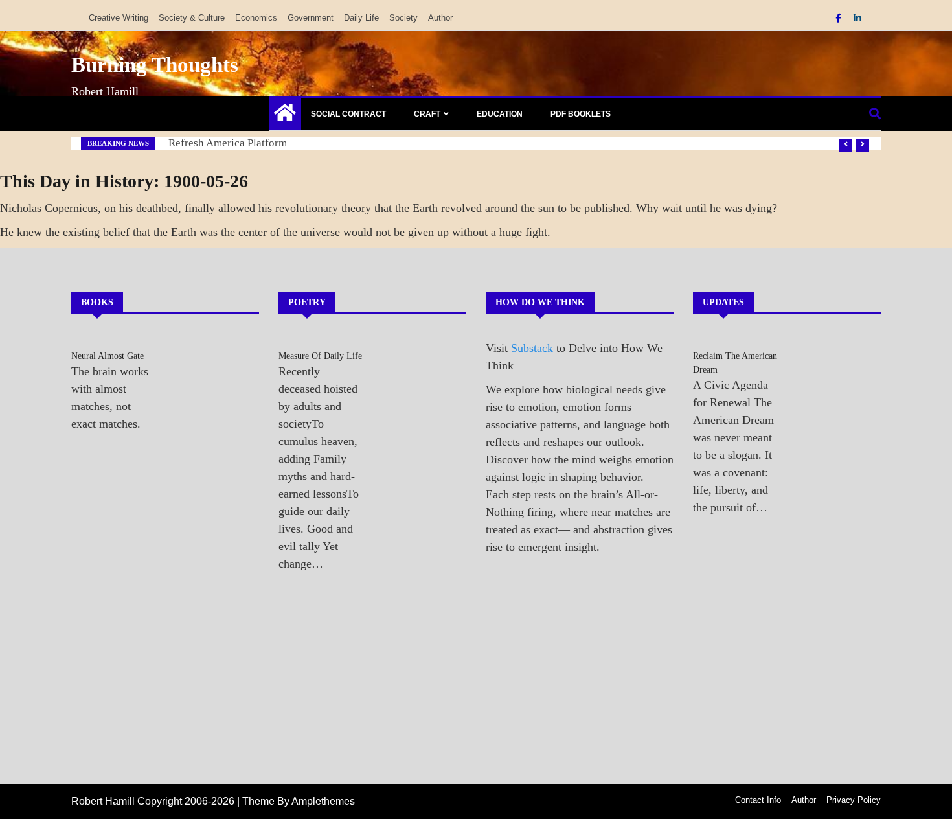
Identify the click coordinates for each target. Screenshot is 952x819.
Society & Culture (192, 18)
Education (500, 114)
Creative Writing (118, 18)
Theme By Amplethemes (298, 801)
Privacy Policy (853, 800)
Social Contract (348, 114)
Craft (427, 114)
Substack (532, 347)
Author (440, 18)
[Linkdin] (857, 18)
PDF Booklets (580, 114)
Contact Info (758, 800)
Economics (256, 18)
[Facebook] (839, 18)
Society (403, 18)
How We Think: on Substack (234, 143)
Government (311, 18)
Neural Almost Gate (107, 356)
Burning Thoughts (154, 64)
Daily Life (361, 18)
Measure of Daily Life (320, 356)
